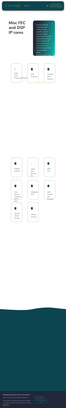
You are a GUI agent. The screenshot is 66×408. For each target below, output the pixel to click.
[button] (47, 5)
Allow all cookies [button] (39, 397)
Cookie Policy (6, 405)
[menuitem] (27, 5)
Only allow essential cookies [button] (41, 401)
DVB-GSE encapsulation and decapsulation (43, 43)
